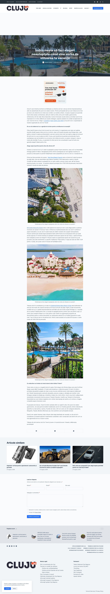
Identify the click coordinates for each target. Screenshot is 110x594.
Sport (70, 8)
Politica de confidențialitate (50, 568)
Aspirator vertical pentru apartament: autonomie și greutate (20, 536)
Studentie (55, 8)
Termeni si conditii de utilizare (95, 546)
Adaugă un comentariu (33, 492)
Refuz (14, 588)
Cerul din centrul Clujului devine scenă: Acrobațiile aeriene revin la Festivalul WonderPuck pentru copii (69, 536)
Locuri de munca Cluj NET (81, 566)
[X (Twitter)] (55, 431)
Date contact (45, 572)
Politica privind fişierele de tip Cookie (52, 570)
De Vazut (65, 62)
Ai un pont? (40, 1)
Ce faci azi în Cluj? (98, 8)
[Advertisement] (55, 23)
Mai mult (86, 8)
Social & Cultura (47, 8)
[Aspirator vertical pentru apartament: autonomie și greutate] (22, 454)
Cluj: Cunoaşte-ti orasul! (74, 548)
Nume (29, 485)
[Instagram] (97, 1)
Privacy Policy (38, 512)
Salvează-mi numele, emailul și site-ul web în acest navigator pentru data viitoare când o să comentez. (53, 509)
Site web (67, 485)
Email (48, 485)
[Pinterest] (14, 546)
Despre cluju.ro (78, 8)
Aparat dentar (77, 576)
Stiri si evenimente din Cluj (79, 546)
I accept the (35, 512)
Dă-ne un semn (32, 1)
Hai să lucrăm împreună (21, 1)
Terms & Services (90, 591)
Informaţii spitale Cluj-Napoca (95, 552)
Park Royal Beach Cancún (55, 157)
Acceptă (7, 588)
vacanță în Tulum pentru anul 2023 (54, 120)
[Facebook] (94, 1)
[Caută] (102, 1)
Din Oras (65, 8)
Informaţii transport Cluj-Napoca (94, 550)
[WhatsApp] (73, 431)
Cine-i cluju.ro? (10, 1)
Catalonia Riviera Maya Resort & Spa (61, 305)
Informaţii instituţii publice (76, 550)
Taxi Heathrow (78, 570)
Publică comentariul (33, 516)
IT (60, 8)
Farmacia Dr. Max (78, 574)
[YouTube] (16, 546)
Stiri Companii (78, 572)
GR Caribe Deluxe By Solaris (35, 227)
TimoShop (76, 568)
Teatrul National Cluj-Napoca (82, 564)
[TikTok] (100, 1)
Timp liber (38, 8)
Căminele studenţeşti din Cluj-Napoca (93, 548)
